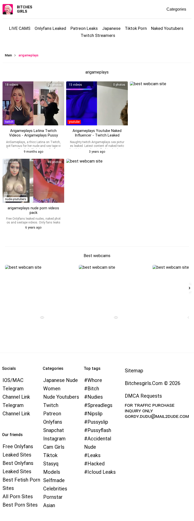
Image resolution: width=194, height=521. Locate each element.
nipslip (95, 414)
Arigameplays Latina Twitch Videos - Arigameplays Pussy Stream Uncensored (33, 135)
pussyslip (97, 422)
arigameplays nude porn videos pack (33, 210)
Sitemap (134, 371)
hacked (96, 464)
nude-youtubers (15, 199)
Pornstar (53, 497)
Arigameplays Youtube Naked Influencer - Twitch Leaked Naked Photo (97, 135)
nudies (95, 397)
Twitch (50, 405)
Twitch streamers (98, 35)
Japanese (111, 28)
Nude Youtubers (61, 397)
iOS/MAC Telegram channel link (16, 388)
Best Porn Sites (20, 505)
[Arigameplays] (97, 103)
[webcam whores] (40, 318)
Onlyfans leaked (50, 28)
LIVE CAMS (19, 28)
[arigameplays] (33, 103)
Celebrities (55, 489)
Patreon (52, 414)
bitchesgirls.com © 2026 (152, 383)
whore (94, 380)
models (51, 472)
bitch (93, 389)
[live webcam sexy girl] (40, 287)
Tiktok (50, 455)
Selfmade (54, 480)
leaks (94, 455)
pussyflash (99, 430)
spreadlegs (99, 405)
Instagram (54, 439)
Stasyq (51, 464)
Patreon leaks (84, 28)
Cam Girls (53, 447)
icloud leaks (101, 472)
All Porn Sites (18, 496)
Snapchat (53, 430)
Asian (49, 505)
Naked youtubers (167, 28)
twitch (9, 122)
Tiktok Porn (136, 28)
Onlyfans (52, 422)
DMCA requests (143, 396)
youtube (74, 122)
